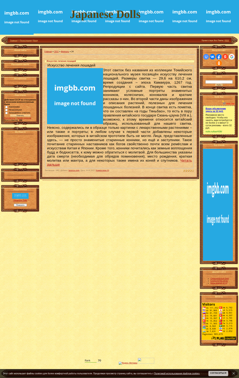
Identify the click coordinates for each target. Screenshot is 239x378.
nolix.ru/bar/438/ (214, 131)
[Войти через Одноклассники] (219, 63)
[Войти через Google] (232, 57)
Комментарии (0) (102, 170)
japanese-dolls (74, 170)
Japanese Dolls (20, 200)
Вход (35, 40)
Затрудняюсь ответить (19, 113)
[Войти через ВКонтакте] (212, 57)
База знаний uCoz (218, 283)
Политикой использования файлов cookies (177, 373)
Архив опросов (24, 118)
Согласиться (218, 373)
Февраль (65, 51)
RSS (227, 40)
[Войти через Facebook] (219, 57)
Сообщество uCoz (219, 281)
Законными (14, 107)
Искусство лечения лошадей (61, 61)
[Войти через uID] (206, 57)
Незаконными (15, 110)
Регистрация (26, 40)
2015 (56, 51)
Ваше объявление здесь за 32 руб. (216, 110)
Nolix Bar (230, 103)
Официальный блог (219, 278)
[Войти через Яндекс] (225, 57)
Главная (13, 40)
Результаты (9, 118)
